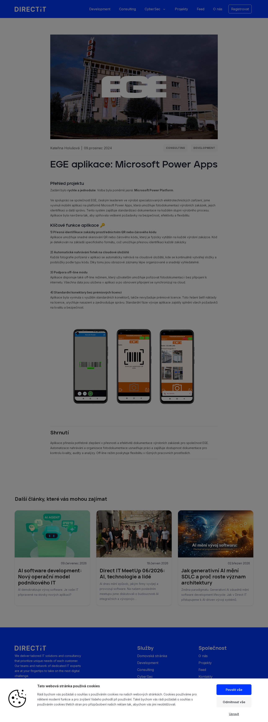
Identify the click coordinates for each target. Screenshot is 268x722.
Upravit (234, 714)
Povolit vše (234, 690)
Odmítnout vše (234, 702)
